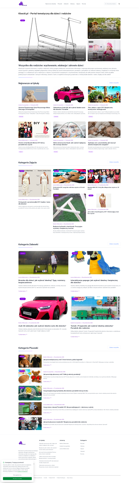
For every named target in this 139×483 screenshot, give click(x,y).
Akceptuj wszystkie (17, 478)
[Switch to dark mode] (119, 3)
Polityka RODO (52, 477)
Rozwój (84, 3)
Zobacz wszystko (114, 82)
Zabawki (66, 3)
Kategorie (83, 440)
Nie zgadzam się (17, 475)
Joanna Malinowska (23, 140)
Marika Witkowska (92, 185)
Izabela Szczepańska (23, 105)
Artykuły (42, 440)
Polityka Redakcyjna (61, 477)
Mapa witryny (70, 477)
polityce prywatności (23, 471)
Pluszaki (60, 3)
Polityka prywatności (37, 477)
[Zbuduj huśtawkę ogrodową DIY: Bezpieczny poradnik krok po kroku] (52, 39)
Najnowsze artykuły (50, 3)
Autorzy (62, 440)
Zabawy (72, 3)
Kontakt (45, 477)
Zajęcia (78, 3)
